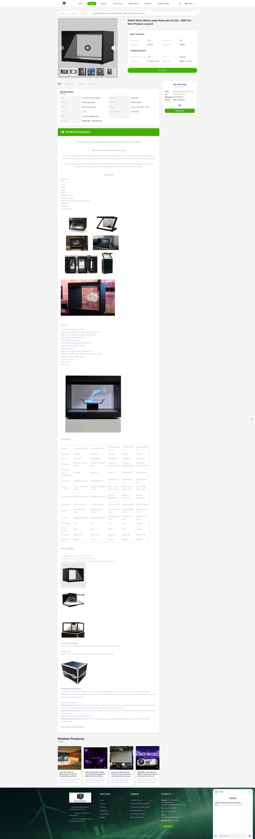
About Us (104, 3)
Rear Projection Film (137, 817)
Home (80, 3)
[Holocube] (88, 48)
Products (92, 3)
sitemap (102, 817)
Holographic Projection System (140, 807)
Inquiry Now (179, 111)
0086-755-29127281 (179, 94)
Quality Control (133, 3)
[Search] (180, 3)
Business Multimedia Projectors (140, 803)
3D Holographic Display (138, 814)
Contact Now (69, 782)
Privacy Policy (104, 814)
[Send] (250, 836)
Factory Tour (118, 3)
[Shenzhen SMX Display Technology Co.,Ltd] (64, 3)
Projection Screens (136, 800)
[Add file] (215, 836)
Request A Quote (163, 3)
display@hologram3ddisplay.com (183, 91)
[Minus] (250, 792)
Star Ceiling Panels (137, 810)
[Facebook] (252, 419)
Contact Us (148, 3)
